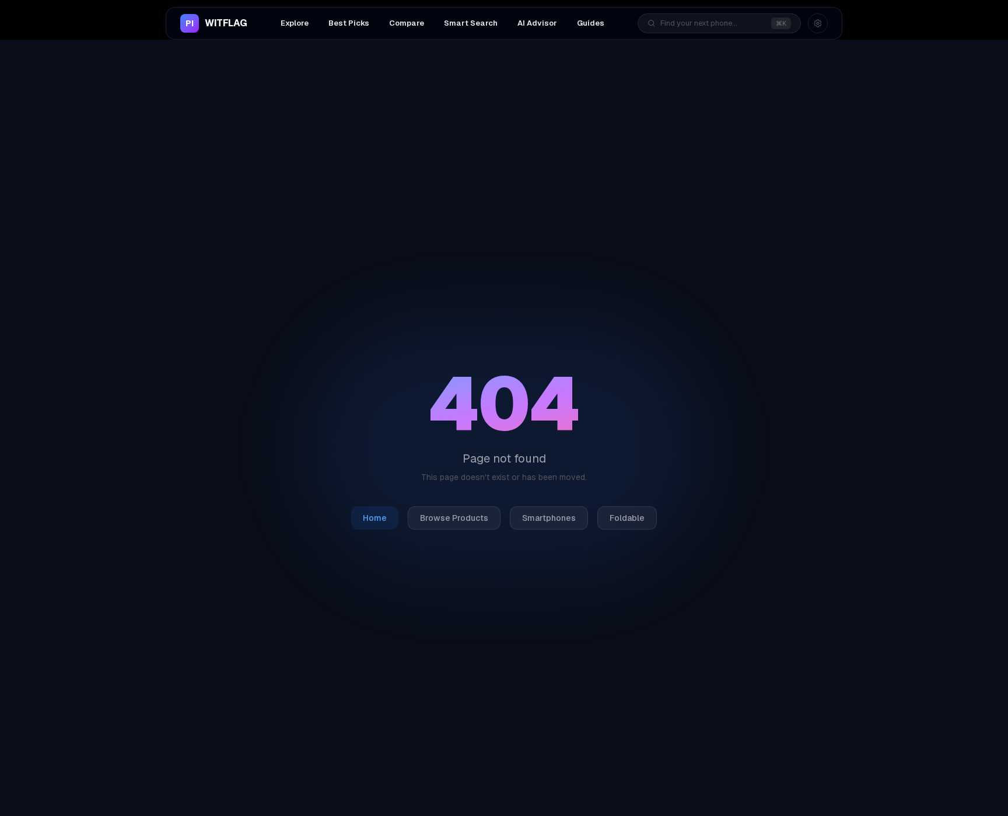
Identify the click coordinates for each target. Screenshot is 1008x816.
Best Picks (348, 23)
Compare (406, 23)
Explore (295, 23)
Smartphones (549, 518)
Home (375, 518)
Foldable (627, 518)
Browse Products (454, 518)
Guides (590, 23)
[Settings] (818, 23)
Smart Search (471, 23)
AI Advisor (537, 23)
